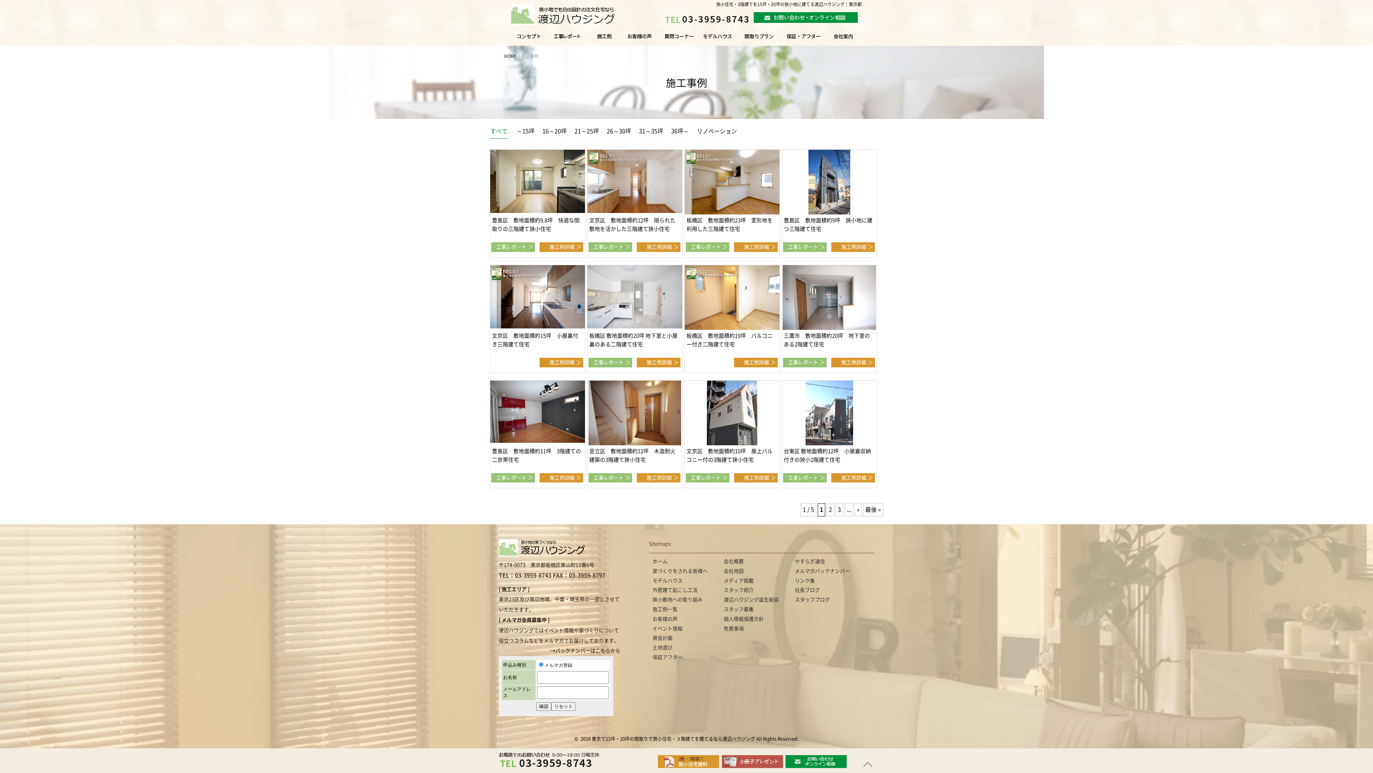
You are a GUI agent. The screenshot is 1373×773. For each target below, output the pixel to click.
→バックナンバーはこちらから (585, 650)
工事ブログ (568, 39)
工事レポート (511, 246)
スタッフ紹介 (739, 590)
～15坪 (526, 131)
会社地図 (734, 571)
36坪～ (680, 131)
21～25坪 (587, 131)
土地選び (663, 647)
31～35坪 (651, 131)
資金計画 (663, 637)
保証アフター (668, 657)
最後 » (873, 509)
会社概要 (734, 561)
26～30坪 (619, 131)
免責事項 (734, 628)
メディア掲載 (739, 580)
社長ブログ (807, 590)
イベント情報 (668, 628)
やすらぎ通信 (810, 561)
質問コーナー (677, 39)
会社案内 (850, 39)
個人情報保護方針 (744, 618)
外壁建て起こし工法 (675, 590)
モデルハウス (718, 39)
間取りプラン (759, 39)
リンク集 (805, 580)
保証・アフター (803, 39)
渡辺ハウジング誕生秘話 (751, 599)
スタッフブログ (812, 599)
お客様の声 (639, 39)
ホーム (660, 561)
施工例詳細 (562, 246)
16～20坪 (554, 131)
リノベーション (717, 131)
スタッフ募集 (739, 609)
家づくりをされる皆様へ (523, 39)
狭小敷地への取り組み (678, 599)
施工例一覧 (605, 39)
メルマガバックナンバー (822, 571)
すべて (498, 131)
